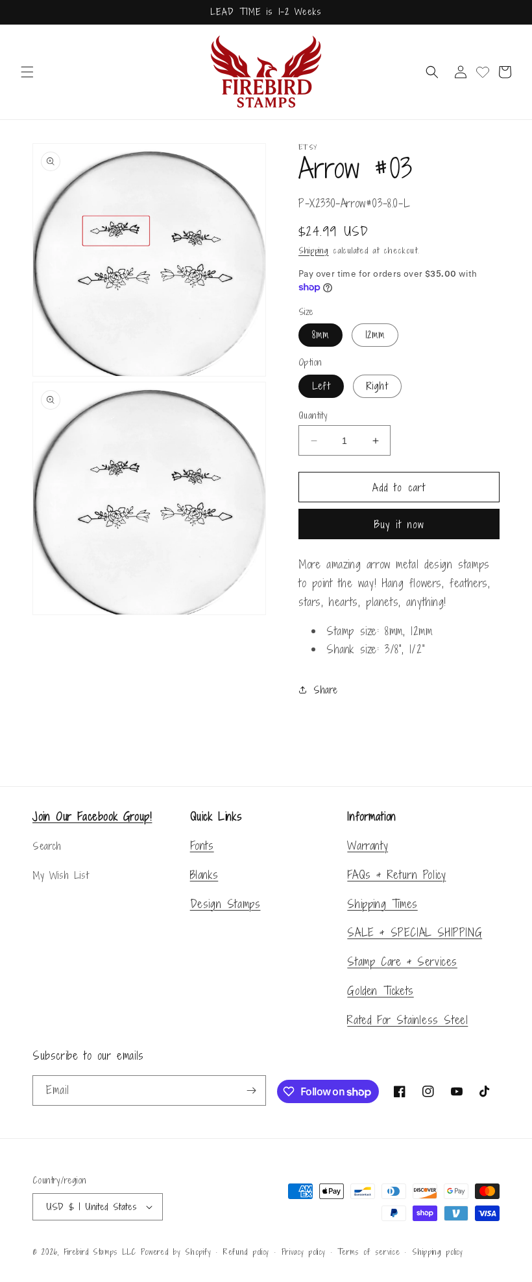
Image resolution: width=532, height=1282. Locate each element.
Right (377, 386)
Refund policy (246, 1252)
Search (47, 846)
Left (321, 386)
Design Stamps (225, 903)
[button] (27, 72)
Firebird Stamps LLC (100, 1252)
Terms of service (368, 1252)
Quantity (312, 415)
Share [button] (325, 690)
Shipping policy (437, 1252)
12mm (375, 335)
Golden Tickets (380, 990)
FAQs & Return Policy (396, 874)
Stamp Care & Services (402, 961)
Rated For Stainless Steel (407, 1019)
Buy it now (399, 524)
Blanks (204, 874)
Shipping (313, 250)
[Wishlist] (482, 72)
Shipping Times (382, 903)
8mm (320, 335)
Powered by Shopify (176, 1252)
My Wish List (60, 875)
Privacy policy (304, 1252)
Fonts (202, 845)
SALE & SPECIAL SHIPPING (414, 932)
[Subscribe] (251, 1090)
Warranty (367, 845)
